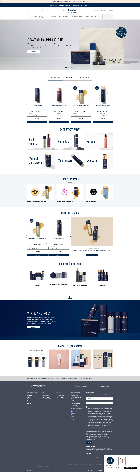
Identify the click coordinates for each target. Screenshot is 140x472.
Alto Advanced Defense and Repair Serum (81, 105)
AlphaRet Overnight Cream (37, 105)
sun (29, 395)
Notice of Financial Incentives (98, 427)
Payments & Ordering (76, 397)
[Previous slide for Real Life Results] (26, 236)
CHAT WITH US (90, 470)
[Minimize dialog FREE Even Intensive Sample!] (138, 457)
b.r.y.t (28, 400)
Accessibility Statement (76, 408)
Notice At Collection (75, 406)
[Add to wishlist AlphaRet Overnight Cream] (45, 86)
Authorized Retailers (61, 399)
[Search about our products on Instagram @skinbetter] (103, 360)
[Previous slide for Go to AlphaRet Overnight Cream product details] (28, 94)
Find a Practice (45, 395)
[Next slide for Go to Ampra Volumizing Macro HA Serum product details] (67, 94)
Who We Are (59, 394)
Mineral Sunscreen (87, 378)
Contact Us (73, 410)
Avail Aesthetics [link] (75, 5)
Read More (91, 255)
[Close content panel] (138, 1)
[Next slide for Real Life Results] (70, 236)
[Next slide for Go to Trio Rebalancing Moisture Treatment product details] (111, 94)
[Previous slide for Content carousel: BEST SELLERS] (26, 104)
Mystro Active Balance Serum (48, 378)
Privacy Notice (98, 437)
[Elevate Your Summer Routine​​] (70, 45)
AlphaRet (29, 394)
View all (70, 182)
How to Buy (45, 10)
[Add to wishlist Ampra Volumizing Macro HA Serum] (67, 86)
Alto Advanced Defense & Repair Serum (69, 378)
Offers (100, 470)
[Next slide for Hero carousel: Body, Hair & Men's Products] (115, 45)
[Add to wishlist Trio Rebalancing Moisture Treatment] (111, 86)
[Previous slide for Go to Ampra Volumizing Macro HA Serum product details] (50, 94)
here (105, 448)
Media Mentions (60, 397)
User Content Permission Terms (77, 418)
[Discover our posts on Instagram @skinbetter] (59, 360)
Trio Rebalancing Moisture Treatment (103, 105)
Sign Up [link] (29, 470)
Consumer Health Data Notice (76, 415)
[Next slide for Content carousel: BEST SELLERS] (114, 104)
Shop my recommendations (130, 467)
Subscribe (89, 442)
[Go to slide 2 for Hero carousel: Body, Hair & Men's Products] (68, 67)
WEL (28, 397)
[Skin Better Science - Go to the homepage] (70, 11)
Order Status (74, 399)
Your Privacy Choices (75, 412)
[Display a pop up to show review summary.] (42, 111)
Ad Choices (40, 466)
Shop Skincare (45, 397)
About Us (59, 392)
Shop (43, 392)
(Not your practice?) (84, 5)
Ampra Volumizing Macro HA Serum (59, 105)
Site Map (70, 464)
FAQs (72, 394)
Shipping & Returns (75, 395)
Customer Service (39, 10)
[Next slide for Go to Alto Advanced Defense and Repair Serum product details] (89, 94)
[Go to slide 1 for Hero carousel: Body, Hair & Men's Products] (66, 67)
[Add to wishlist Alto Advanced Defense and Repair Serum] (89, 86)
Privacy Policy (74, 402)
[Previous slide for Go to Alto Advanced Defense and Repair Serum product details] (72, 94)
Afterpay (73, 400)
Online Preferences (75, 403)
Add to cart (120, 467)
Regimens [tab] (69, 77)
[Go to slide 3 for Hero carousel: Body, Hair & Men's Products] (71, 67)
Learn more (33, 327)
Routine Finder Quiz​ (46, 399)
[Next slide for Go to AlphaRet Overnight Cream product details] (45, 94)
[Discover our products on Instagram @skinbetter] (81, 360)
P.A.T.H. (29, 402)
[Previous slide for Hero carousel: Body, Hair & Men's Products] (25, 45)
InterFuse (29, 399)
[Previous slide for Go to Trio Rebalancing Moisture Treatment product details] (94, 94)
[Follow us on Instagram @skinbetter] (37, 360)
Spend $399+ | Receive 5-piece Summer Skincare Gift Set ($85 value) (69, 1)
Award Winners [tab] (83, 77)
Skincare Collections (32, 392)
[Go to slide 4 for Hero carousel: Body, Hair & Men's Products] (74, 67)
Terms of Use (74, 405)
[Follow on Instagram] (97, 457)
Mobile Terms (105, 417)
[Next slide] (136, 1)
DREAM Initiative (61, 395)
